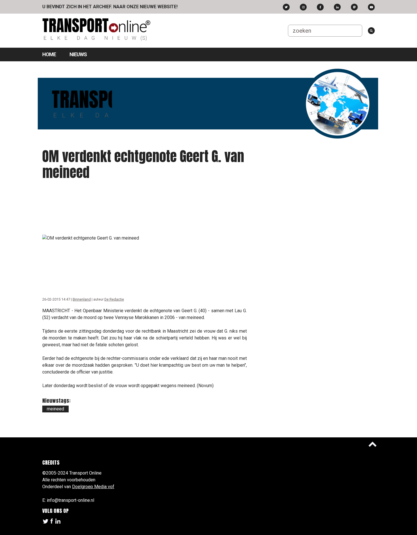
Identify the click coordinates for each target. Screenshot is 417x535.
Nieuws (78, 54)
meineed (55, 409)
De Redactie (114, 299)
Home (49, 54)
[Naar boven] (372, 444)
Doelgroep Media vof (93, 486)
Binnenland (82, 299)
